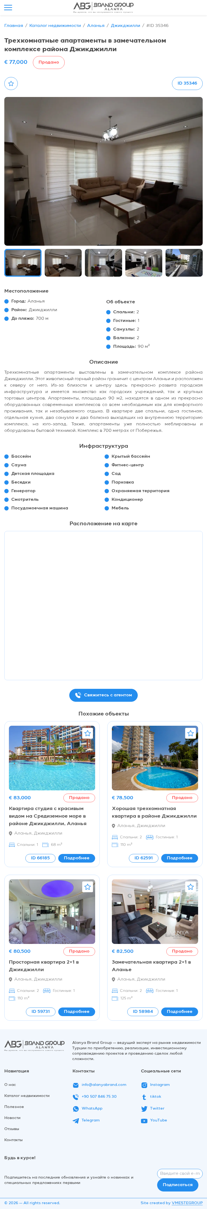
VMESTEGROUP (187, 1203)
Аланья (96, 26)
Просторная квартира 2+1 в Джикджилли (44, 966)
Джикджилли (125, 26)
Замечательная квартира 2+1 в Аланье (151, 966)
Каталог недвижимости (55, 26)
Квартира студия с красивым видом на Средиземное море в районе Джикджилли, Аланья (48, 816)
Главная (13, 26)
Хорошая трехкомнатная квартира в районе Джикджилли (154, 812)
